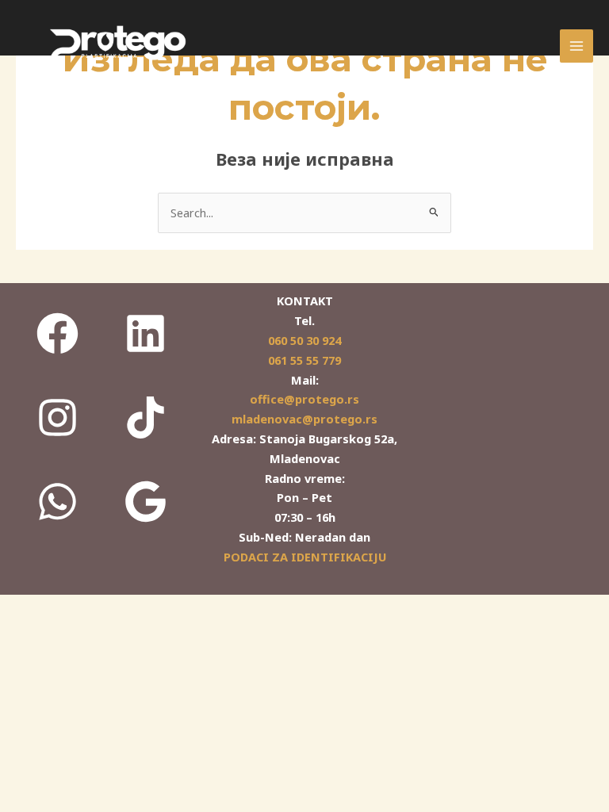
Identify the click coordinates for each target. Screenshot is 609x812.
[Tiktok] (146, 417)
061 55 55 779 (304, 360)
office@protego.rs (304, 399)
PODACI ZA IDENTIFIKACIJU (305, 557)
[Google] (146, 501)
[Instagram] (58, 417)
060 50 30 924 (304, 340)
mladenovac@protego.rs (304, 419)
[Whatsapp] (58, 501)
